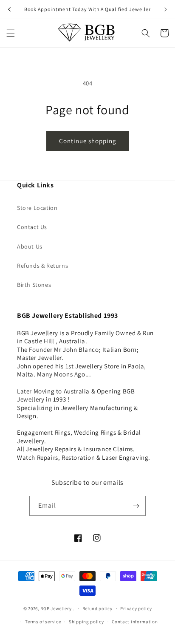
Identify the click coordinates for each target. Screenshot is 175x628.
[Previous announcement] (9, 9)
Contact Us (32, 227)
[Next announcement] (165, 9)
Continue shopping (87, 141)
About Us (29, 246)
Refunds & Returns (42, 265)
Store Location (37, 208)
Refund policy (97, 608)
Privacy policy (136, 608)
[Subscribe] (136, 506)
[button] (10, 33)
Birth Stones (34, 285)
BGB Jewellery (55, 608)
